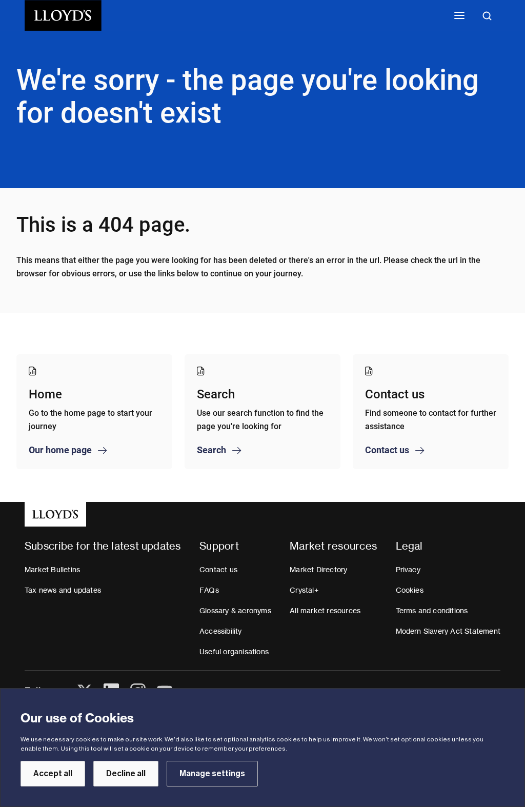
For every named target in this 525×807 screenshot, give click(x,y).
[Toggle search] (487, 15)
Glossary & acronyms (235, 610)
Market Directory (318, 569)
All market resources (325, 610)
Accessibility (220, 631)
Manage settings (212, 774)
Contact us (218, 569)
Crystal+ (304, 590)
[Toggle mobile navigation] (459, 15)
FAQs (209, 590)
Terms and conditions (432, 610)
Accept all (52, 774)
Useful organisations (234, 651)
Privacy (408, 569)
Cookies (409, 590)
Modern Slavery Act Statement (448, 631)
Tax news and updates (63, 590)
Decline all (126, 774)
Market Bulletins (52, 569)
